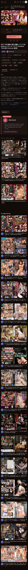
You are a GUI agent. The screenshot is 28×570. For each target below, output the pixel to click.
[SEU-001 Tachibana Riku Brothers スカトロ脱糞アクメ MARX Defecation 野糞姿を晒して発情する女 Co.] (13, 332)
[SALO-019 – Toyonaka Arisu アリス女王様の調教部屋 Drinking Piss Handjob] (13, 418)
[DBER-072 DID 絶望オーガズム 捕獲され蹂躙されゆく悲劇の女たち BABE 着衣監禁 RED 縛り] (13, 224)
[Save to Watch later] (25, 215)
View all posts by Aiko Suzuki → (10, 131)
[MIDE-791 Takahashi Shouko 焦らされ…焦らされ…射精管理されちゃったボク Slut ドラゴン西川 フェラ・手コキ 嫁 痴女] (13, 289)
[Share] (10, 40)
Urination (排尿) (7, 7)
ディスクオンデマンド (7, 62)
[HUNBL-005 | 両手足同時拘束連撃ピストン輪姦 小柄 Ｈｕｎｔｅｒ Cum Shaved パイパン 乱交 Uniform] (13, 245)
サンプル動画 (22, 59)
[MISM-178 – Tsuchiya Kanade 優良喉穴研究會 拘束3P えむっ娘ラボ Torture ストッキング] (13, 396)
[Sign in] (26, 2)
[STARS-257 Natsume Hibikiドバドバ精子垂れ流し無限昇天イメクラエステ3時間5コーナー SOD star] (13, 504)
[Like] (13, 40)
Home (2, 7)
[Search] (5, 2)
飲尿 (11, 65)
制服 (15, 62)
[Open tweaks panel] (23, 2)
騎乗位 (16, 65)
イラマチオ (15, 59)
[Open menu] (2, 2)
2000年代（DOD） (6, 59)
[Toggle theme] (20, 2)
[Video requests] (15, 2)
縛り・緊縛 (5, 65)
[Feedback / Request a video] (18, 2)
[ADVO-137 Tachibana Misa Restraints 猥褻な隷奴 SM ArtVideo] (13, 526)
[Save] (17, 40)
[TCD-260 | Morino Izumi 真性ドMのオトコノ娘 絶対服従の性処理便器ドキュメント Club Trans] (13, 267)
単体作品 (20, 62)
